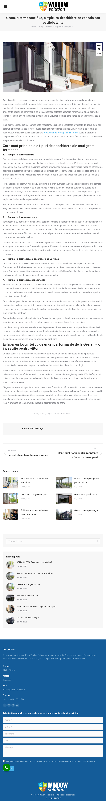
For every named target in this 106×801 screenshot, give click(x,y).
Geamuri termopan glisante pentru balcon (87, 480)
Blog (44, 413)
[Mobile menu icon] (5, 6)
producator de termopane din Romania (62, 132)
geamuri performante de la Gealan (66, 344)
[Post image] (10, 482)
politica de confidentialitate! (84, 761)
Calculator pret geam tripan (34, 494)
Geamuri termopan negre (86, 510)
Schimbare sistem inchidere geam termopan (34, 512)
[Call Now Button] (6, 767)
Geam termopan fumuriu (85, 494)
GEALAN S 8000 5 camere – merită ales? (34, 480)
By (54, 413)
